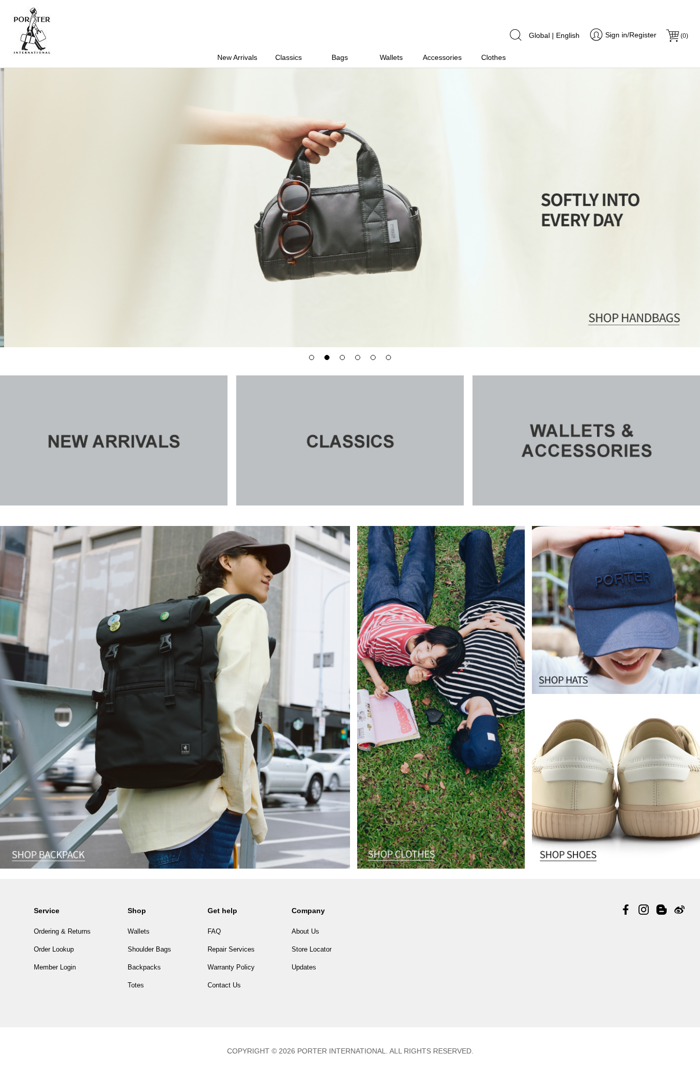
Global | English (554, 35)
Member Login (55, 967)
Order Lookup (54, 949)
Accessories (442, 57)
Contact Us (224, 985)
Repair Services (231, 949)
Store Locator (312, 949)
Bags (340, 57)
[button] (311, 357)
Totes (136, 985)
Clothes (493, 57)
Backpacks (144, 967)
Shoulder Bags (149, 949)
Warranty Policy (231, 967)
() (684, 35)
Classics (288, 57)
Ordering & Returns (62, 931)
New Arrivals (237, 57)
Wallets (391, 57)
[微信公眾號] (661, 909)
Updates (304, 967)
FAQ (214, 931)
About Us (305, 931)
